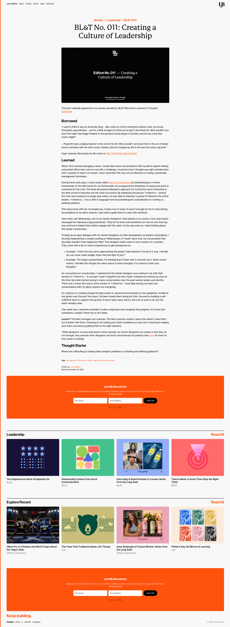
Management (71, 360)
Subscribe (50, 4)
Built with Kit (115, 407)
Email (17, 622)
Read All (217, 434)
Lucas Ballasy (12, 4)
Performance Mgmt (84, 360)
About (21, 4)
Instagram (36, 622)
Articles (29, 4)
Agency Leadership (100, 360)
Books (35, 4)
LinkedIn (27, 622)
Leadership (113, 20)
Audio (42, 4)
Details (119, 394)
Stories (112, 360)
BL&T (127, 20)
